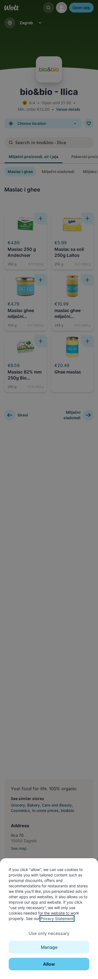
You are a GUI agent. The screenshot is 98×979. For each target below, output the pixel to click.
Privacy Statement (57, 918)
